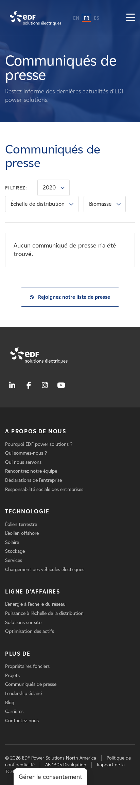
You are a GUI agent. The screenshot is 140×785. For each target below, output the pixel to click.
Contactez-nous (22, 721)
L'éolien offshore (22, 533)
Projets (12, 675)
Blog (9, 703)
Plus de (17, 654)
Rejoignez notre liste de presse (74, 297)
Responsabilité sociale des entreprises (44, 489)
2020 (49, 187)
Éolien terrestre (21, 524)
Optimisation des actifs (29, 631)
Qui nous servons (23, 462)
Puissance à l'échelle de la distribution (44, 613)
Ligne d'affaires (32, 591)
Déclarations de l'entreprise (33, 480)
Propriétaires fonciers (27, 666)
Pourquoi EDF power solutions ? (38, 444)
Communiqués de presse (30, 684)
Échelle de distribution (38, 204)
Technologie (27, 511)
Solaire (12, 542)
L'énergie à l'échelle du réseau (35, 604)
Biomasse (100, 204)
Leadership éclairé (23, 693)
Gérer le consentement (50, 777)
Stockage (15, 551)
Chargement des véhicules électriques (44, 569)
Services (13, 560)
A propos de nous (35, 431)
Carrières (14, 711)
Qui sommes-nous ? (26, 453)
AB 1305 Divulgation (65, 765)
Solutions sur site (23, 622)
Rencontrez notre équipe (31, 471)
